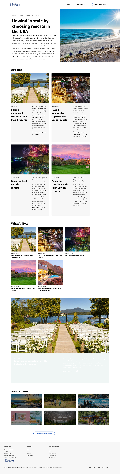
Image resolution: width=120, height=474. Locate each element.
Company (29, 446)
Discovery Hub (7, 453)
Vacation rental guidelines (10, 457)
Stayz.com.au (52, 457)
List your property (8, 449)
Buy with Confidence (9, 455)
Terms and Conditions (33, 467)
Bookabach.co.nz (52, 455)
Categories (80, 4)
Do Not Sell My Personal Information (54, 467)
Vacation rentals (20, 15)
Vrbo (50, 449)
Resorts (28, 15)
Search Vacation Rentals (100, 4)
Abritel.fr (51, 451)
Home (68, 4)
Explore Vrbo (7, 446)
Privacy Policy (42, 467)
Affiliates (29, 453)
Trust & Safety (7, 451)
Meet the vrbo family (54, 446)
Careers (28, 451)
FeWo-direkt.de (52, 453)
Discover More (69, 371)
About (28, 449)
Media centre (30, 455)
